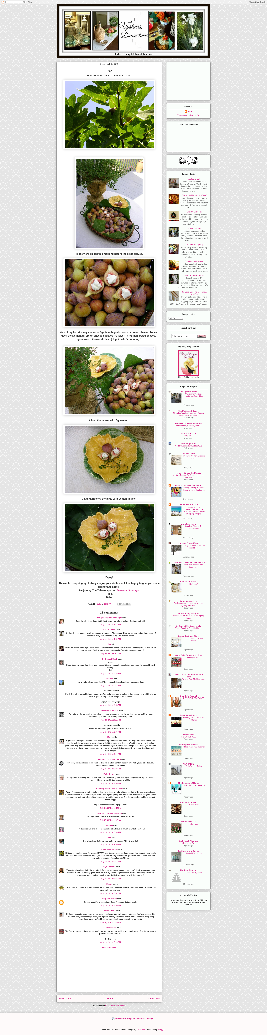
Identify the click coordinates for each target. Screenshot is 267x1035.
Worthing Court (188, 443)
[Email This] (118, 604)
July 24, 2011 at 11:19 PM (110, 808)
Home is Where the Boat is (188, 473)
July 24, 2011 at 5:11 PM (111, 720)
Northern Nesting (188, 870)
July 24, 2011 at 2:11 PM (111, 654)
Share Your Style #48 (193, 872)
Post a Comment (109, 947)
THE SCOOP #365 (188, 737)
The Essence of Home (188, 783)
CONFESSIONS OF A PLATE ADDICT (188, 562)
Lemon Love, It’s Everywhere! (188, 426)
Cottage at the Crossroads (188, 626)
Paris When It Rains (194, 766)
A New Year (193, 805)
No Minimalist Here (188, 601)
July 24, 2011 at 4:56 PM (110, 705)
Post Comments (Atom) (115, 1006)
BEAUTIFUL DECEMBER (193, 698)
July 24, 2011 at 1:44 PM (110, 625)
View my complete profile (188, 115)
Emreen (109, 825)
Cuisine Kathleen (188, 802)
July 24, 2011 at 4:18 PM (110, 686)
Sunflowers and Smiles (188, 851)
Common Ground (188, 582)
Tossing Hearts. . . (193, 657)
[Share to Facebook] (126, 604)
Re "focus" (193, 584)
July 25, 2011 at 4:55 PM (110, 879)
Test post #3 (188, 436)
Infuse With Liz (188, 822)
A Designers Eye (188, 843)
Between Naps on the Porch (188, 423)
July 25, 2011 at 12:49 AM (110, 820)
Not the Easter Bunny (194, 275)
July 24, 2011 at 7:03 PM (110, 769)
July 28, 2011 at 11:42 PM (110, 923)
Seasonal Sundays (128, 590)
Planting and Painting (194, 261)
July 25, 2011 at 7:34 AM (110, 844)
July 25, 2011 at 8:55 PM (110, 905)
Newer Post (65, 998)
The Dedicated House (188, 411)
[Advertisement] (109, 972)
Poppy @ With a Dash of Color (109, 789)
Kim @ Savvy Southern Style (109, 618)
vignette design (188, 524)
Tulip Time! (193, 824)
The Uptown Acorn (188, 391)
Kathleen (109, 679)
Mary (109, 737)
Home (110, 998)
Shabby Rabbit (194, 228)
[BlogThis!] (121, 604)
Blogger (161, 1029)
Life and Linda (188, 453)
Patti (109, 838)
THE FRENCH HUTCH (188, 504)
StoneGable (188, 734)
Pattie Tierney (109, 774)
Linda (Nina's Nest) (109, 850)
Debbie (109, 884)
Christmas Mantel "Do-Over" (194, 195)
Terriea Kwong (109, 911)
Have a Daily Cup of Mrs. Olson (188, 655)
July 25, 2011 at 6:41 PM (110, 893)
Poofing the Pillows (188, 744)
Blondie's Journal (188, 696)
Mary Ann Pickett (109, 899)
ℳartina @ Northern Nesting (109, 813)
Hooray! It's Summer (194, 853)
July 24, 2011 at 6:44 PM (110, 754)
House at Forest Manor (188, 543)
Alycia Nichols (109, 867)
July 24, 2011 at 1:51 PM (110, 639)
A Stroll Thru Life (188, 433)
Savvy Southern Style (188, 636)
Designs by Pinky (188, 715)
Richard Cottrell (109, 630)
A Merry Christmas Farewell (194, 747)
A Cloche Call (194, 179)
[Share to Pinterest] (129, 604)
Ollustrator (141, 1029)
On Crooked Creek (109, 659)
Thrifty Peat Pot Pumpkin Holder (188, 628)
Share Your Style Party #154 (193, 785)
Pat (109, 644)
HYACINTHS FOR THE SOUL (188, 485)
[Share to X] (124, 604)
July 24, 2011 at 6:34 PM (110, 732)
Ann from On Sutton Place (109, 759)
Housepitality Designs (188, 613)
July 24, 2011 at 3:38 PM (110, 673)
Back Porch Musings (188, 841)
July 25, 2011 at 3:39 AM (110, 832)
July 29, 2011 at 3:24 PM (110, 942)
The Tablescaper (109, 928)
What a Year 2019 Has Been (193, 679)
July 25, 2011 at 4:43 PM (110, 862)
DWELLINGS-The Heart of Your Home (188, 675)
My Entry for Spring (194, 245)
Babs (189, 111)
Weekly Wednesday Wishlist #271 (188, 446)
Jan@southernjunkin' (109, 710)
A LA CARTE (188, 764)
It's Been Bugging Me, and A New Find (194, 293)
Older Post (154, 998)
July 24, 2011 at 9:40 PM (110, 783)
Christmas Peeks (194, 212)
